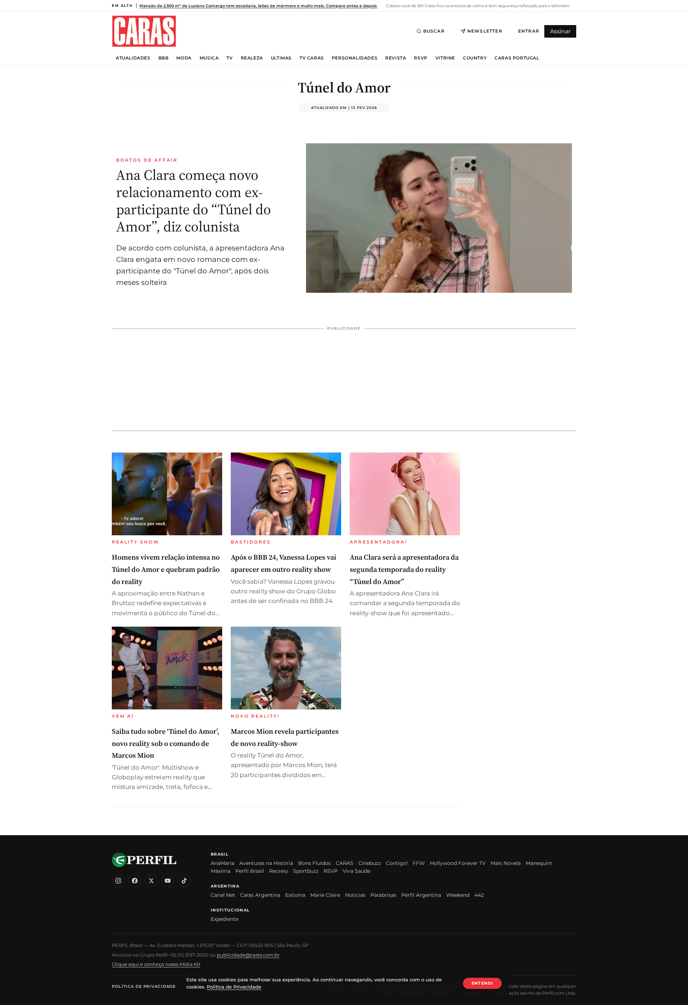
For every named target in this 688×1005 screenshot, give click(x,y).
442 (479, 895)
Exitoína (295, 895)
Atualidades (133, 58)
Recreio (278, 871)
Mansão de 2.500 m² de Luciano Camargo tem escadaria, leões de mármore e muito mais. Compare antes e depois (258, 5)
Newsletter (484, 31)
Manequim (539, 863)
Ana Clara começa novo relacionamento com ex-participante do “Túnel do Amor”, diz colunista (193, 200)
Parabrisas (383, 895)
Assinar (560, 31)
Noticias (355, 895)
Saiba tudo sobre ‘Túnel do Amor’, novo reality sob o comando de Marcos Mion (165, 743)
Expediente (224, 919)
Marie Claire (325, 895)
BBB (163, 58)
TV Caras (312, 58)
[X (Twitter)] (151, 880)
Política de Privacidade (144, 986)
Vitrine (445, 58)
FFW (419, 863)
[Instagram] (118, 880)
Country (475, 58)
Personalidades (354, 58)
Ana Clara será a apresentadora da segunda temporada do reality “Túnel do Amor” (404, 569)
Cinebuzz (369, 863)
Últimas (281, 58)
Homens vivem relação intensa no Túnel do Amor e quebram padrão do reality (166, 569)
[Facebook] (134, 880)
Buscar (434, 31)
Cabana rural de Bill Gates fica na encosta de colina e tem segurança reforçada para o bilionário (477, 5)
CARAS (344, 863)
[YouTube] (167, 880)
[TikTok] (184, 880)
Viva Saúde (356, 871)
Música (209, 58)
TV (229, 58)
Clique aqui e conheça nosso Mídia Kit (156, 964)
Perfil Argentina (421, 895)
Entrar (528, 31)
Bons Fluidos (314, 863)
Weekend (457, 895)
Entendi (482, 983)
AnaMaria (222, 863)
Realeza (252, 58)
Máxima (220, 871)
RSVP (420, 58)
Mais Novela (506, 863)
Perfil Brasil (249, 871)
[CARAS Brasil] (144, 31)
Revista (395, 58)
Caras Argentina (260, 895)
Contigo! (397, 863)
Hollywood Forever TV (458, 863)
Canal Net (223, 895)
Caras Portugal (516, 58)
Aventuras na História (266, 863)
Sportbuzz (306, 871)
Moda (183, 58)
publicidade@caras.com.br (248, 955)
